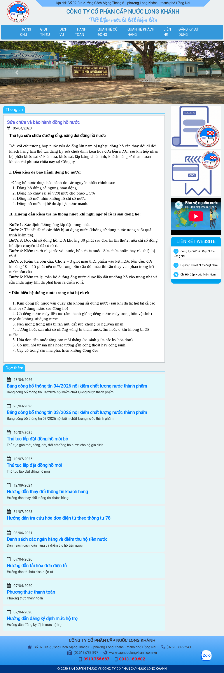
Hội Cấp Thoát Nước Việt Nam (199, 265)
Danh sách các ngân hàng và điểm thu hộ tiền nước (57, 539)
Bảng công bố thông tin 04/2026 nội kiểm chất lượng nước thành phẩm (77, 386)
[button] (17, 72)
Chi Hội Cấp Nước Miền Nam (198, 274)
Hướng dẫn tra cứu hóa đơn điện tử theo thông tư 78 (59, 518)
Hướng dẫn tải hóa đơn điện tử (37, 565)
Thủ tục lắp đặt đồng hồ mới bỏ (37, 438)
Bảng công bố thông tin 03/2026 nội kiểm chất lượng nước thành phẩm (77, 412)
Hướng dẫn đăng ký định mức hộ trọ (42, 618)
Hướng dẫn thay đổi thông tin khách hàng (47, 491)
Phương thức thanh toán (31, 592)
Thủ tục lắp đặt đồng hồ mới (34, 465)
